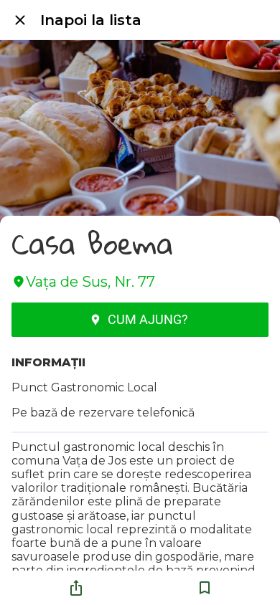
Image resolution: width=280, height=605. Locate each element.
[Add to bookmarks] (204, 588)
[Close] (20, 20)
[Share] (76, 588)
